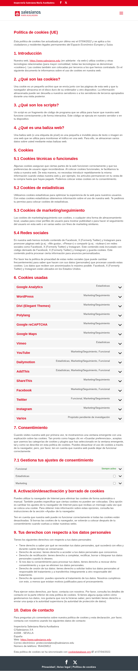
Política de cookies (84, 666)
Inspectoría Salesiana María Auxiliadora (34, 3)
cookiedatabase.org (79, 651)
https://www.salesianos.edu (45, 60)
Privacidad (48, 666)
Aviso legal (63, 666)
